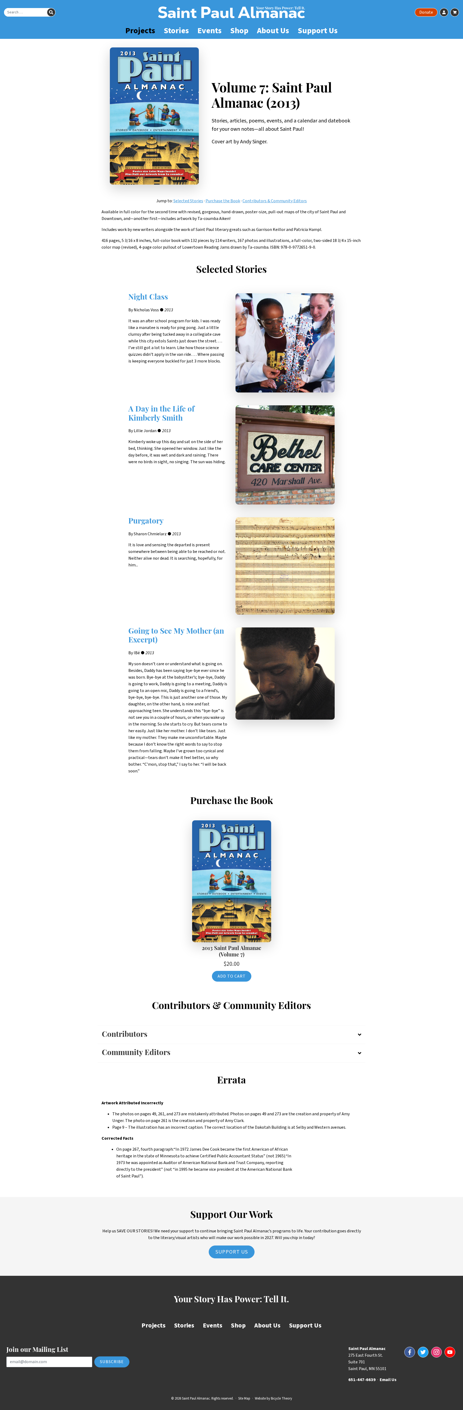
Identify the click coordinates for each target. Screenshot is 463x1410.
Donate (426, 12)
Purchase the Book (223, 201)
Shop (239, 30)
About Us (273, 30)
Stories (176, 30)
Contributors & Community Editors (274, 201)
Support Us (318, 30)
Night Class (148, 297)
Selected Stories (188, 201)
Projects (140, 30)
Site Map (244, 1398)
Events (209, 30)
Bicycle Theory (281, 1398)
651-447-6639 (362, 1380)
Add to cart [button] (232, 976)
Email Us (388, 1380)
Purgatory (146, 521)
